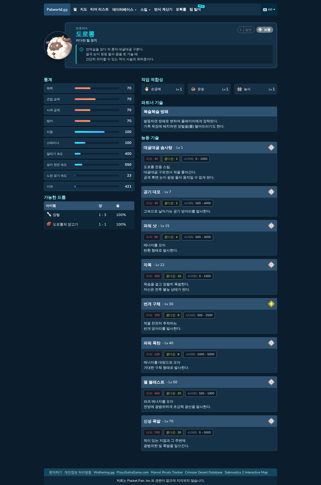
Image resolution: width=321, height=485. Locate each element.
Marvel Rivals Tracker (167, 472)
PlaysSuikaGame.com (133, 472)
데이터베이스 (122, 9)
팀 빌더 (196, 8)
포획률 (181, 9)
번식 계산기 (163, 9)
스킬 (143, 9)
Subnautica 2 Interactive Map (246, 472)
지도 (83, 9)
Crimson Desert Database (204, 472)
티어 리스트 (99, 9)
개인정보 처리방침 (77, 472)
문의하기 (55, 472)
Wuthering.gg (104, 472)
